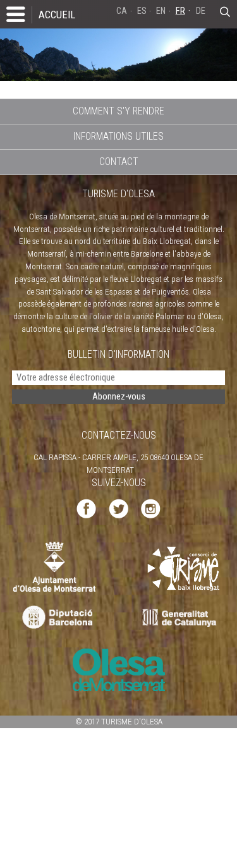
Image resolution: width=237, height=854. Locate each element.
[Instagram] (151, 508)
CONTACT (118, 162)
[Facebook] (86, 508)
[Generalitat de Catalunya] (182, 618)
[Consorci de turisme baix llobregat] (184, 568)
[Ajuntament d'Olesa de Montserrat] (54, 566)
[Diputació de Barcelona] (56, 618)
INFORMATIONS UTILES (118, 136)
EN (161, 11)
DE (200, 11)
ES (142, 11)
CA (121, 11)
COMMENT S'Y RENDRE (118, 111)
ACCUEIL (57, 14)
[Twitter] (118, 508)
